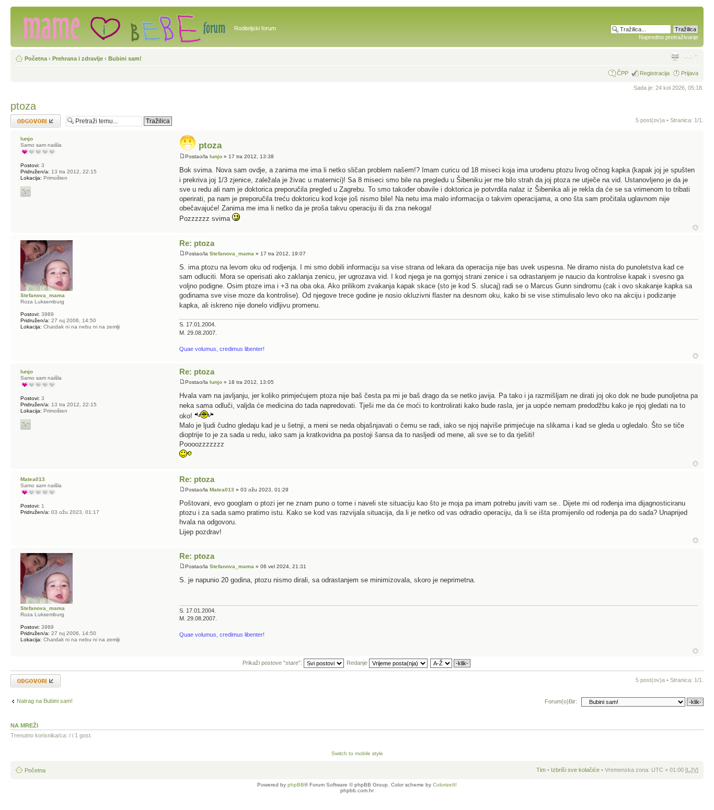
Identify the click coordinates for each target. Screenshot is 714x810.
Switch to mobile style (357, 753)
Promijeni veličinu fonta (690, 56)
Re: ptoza (196, 243)
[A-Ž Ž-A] (450, 663)
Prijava (689, 73)
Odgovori (22, 117)
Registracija (655, 73)
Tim (541, 770)
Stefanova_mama (232, 253)
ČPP (622, 73)
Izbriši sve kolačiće (575, 770)
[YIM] (25, 191)
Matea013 (222, 489)
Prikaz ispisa (675, 56)
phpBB (295, 785)
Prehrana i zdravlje (77, 58)
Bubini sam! (125, 58)
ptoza (23, 106)
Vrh (695, 227)
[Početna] (123, 26)
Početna (36, 58)
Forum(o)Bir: (561, 701)
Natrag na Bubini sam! (45, 701)
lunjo (216, 156)
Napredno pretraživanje (668, 37)
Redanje (358, 663)
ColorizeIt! (445, 785)
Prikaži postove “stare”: (273, 663)
